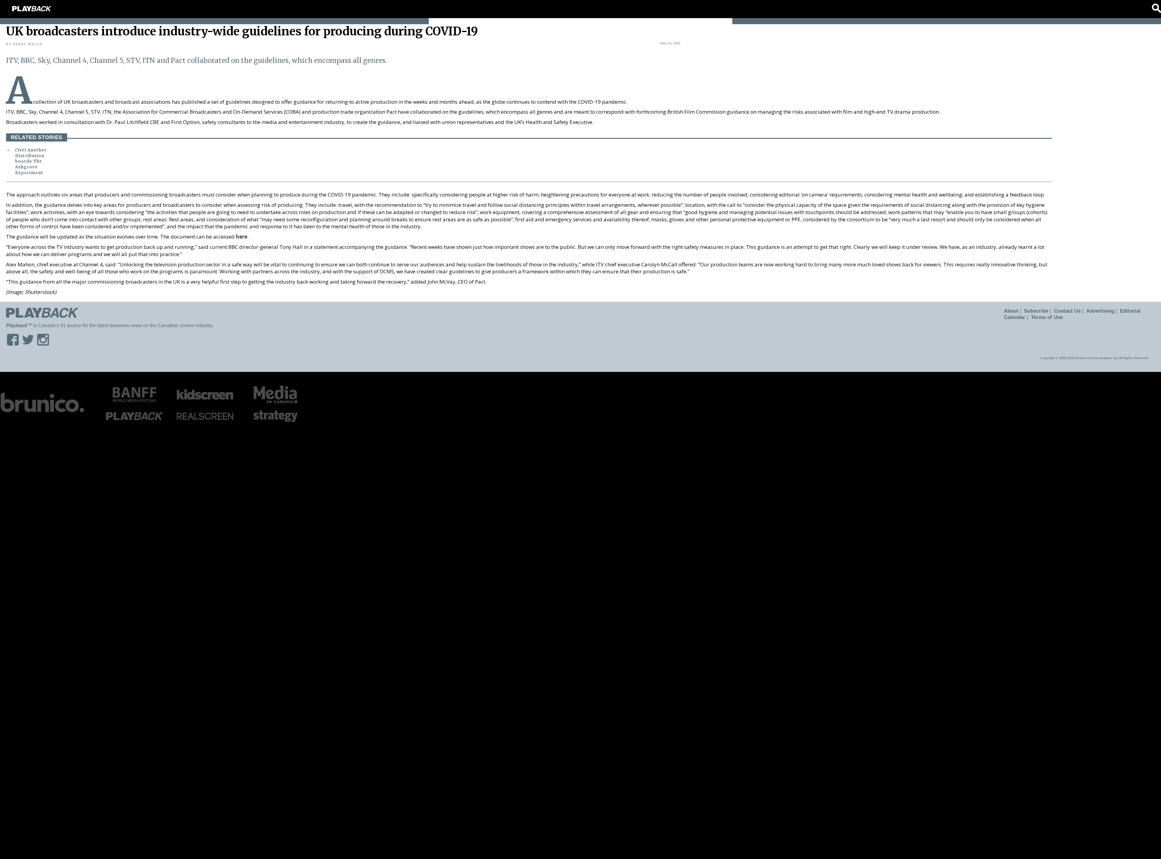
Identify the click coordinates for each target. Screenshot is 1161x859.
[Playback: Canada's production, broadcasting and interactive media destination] (31, 8)
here (241, 236)
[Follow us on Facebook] (13, 343)
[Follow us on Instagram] (43, 343)
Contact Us (1063, 311)
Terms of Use (1045, 317)
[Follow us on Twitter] (28, 343)
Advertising (1094, 311)
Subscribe (1034, 311)
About (1010, 311)
